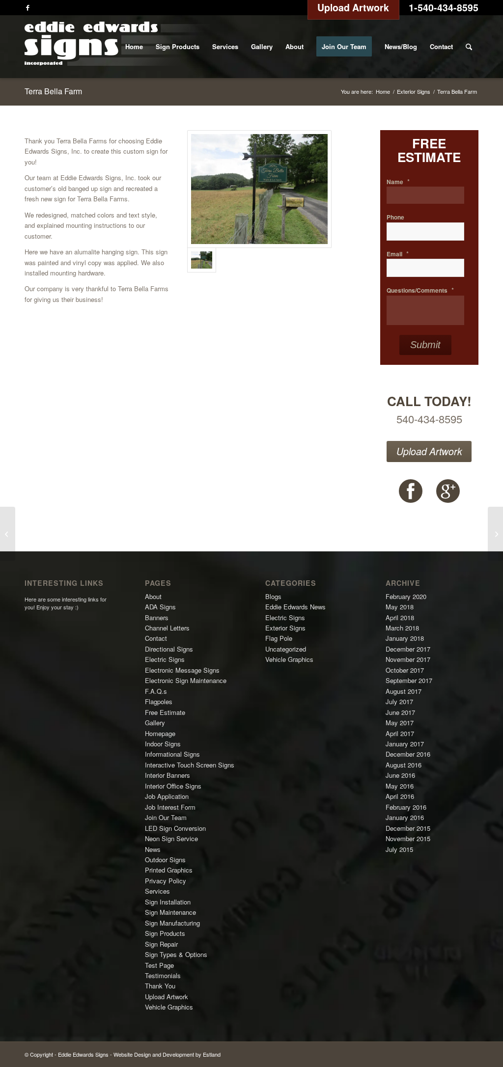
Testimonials (163, 975)
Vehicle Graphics (169, 1007)
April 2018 (400, 617)
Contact (156, 638)
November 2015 (408, 838)
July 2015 (399, 849)
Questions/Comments (420, 290)
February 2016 (406, 807)
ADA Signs (160, 606)
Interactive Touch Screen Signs (189, 764)
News (153, 849)
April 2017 (400, 733)
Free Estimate (165, 712)
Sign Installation (168, 901)
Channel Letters (167, 627)
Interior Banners (167, 775)
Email (398, 254)
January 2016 (405, 817)
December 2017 (408, 649)
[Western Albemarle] (7, 534)
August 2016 (403, 764)
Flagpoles (158, 701)
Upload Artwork (429, 451)
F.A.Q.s (156, 691)
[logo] (117, 47)
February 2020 (406, 596)
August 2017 (403, 691)
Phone (395, 217)
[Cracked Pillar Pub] (495, 534)
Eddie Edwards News (295, 606)
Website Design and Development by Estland (167, 1054)
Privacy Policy (165, 880)
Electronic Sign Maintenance (185, 680)
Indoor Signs (163, 743)
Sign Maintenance (170, 912)
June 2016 (400, 775)
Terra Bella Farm (53, 91)
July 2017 (399, 701)
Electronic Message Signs (182, 670)
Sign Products (165, 933)
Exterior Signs (285, 627)
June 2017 (400, 712)
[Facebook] (410, 491)
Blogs (273, 596)
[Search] (468, 46)
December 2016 (408, 754)
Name (398, 182)
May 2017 (400, 722)
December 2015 (408, 828)
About (153, 596)
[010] (259, 189)
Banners (156, 617)
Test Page (159, 965)
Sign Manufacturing (172, 923)
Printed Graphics (169, 870)
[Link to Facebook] (27, 7)
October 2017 (405, 670)
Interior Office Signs (173, 786)
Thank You (160, 985)
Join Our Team (166, 817)
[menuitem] (134, 46)
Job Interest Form (170, 807)
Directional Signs (169, 649)
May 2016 (400, 786)
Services (157, 891)
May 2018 (400, 606)
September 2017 (409, 680)
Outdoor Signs (165, 859)
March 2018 (402, 627)
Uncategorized (285, 649)
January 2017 (405, 743)
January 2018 (405, 638)
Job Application (167, 796)
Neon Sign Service (171, 838)
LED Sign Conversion (175, 828)
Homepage (160, 733)
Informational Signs (172, 754)
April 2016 (400, 796)
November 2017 (408, 659)
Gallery (155, 722)
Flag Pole (278, 638)
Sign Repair (161, 944)
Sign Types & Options (176, 954)
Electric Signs (165, 659)
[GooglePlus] (448, 491)
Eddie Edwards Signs (83, 1054)
